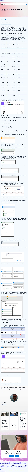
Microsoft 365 (12, 465)
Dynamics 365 (8, 465)
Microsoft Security (5, 465)
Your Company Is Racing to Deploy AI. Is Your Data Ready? (14, 425)
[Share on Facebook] (2, 19)
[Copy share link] (1, 19)
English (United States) (2, 468)
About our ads (3, 471)
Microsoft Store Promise (9, 463)
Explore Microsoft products (4, 462)
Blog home (2, 2)
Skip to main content (2, 0)
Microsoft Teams (21, 465)
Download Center (16, 462)
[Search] (26, 4)
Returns (25, 462)
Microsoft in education (18, 463)
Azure (5, 466)
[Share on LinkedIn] (5, 19)
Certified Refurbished (4, 463)
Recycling (1, 471)
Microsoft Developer (9, 466)
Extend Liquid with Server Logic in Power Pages (4, 421)
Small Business (3, 466)
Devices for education (24, 463)
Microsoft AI (1, 465)
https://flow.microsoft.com (7, 134)
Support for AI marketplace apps (18, 466)
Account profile (12, 462)
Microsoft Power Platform (17, 465)
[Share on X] (4, 19)
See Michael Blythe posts (3, 404)
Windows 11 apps (9, 462)
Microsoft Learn (13, 466)
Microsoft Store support (21, 462)
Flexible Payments (14, 463)
